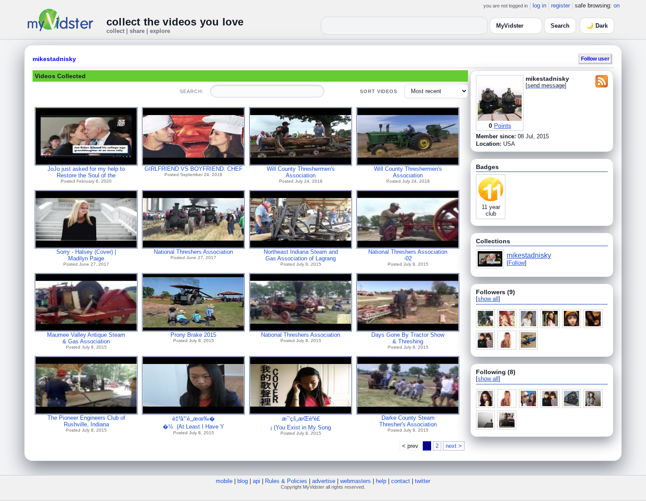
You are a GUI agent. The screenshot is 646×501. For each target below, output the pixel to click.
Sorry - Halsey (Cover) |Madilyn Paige (86, 255)
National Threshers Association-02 (407, 255)
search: (191, 91)
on (616, 5)
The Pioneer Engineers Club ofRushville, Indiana (86, 421)
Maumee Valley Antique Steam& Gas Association (86, 338)
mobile (224, 481)
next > (454, 446)
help (381, 481)
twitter (422, 481)
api (256, 481)
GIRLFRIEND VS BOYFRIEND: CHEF (194, 169)
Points (502, 125)
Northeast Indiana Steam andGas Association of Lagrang (301, 255)
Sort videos (378, 91)
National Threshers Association (193, 252)
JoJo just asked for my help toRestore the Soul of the (86, 172)
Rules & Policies (286, 481)
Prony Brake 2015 (193, 335)
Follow (516, 263)
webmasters (355, 481)
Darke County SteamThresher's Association (408, 421)
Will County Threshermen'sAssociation (301, 172)
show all (488, 299)
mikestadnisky (54, 58)
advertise (323, 481)
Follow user (595, 58)
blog (242, 481)
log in (539, 5)
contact (400, 481)
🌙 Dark (597, 25)
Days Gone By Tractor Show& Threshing (407, 338)
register (560, 5)
